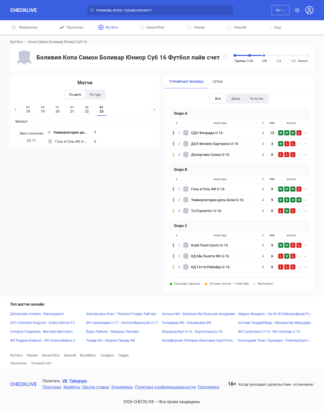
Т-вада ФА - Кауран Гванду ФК (110, 340)
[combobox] (281, 10)
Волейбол (88, 355)
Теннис (32, 355)
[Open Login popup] (309, 10)
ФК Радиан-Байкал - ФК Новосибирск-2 (42, 340)
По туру (95, 94)
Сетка (218, 82)
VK (64, 381)
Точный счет (41, 363)
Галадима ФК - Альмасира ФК (186, 323)
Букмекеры (122, 387)
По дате (75, 94)
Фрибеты (71, 387)
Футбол (16, 42)
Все (218, 98)
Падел (123, 355)
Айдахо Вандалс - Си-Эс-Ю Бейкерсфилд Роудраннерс (274, 314)
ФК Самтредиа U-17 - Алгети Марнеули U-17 (122, 323)
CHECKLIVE (23, 10)
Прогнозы (18, 363)
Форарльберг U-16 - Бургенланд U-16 (192, 331)
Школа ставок (95, 387)
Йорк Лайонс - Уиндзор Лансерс (112, 331)
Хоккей (70, 355)
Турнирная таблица (186, 82)
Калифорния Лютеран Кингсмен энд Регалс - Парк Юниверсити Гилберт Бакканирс (199, 340)
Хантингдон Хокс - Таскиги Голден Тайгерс (121, 314)
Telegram (78, 381)
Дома (235, 98)
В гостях (257, 98)
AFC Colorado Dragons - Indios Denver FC (42, 323)
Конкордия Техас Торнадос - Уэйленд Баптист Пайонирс (274, 340)
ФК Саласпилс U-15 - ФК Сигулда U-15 (269, 331)
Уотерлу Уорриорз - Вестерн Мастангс (41, 331)
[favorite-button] (225, 57)
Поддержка (208, 387)
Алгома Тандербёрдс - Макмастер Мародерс (274, 323)
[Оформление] (297, 10)
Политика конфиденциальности (165, 387)
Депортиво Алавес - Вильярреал (37, 314)
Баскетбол (51, 355)
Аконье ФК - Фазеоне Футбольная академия (198, 314)
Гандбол (107, 355)
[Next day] (154, 109)
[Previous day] (15, 109)
